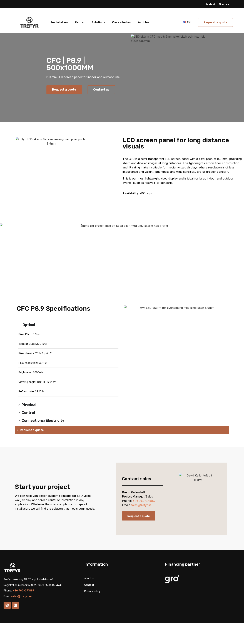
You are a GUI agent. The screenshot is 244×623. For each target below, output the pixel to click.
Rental (79, 22)
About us (224, 4)
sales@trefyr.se (141, 505)
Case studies (121, 22)
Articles (143, 22)
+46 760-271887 (144, 500)
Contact (210, 4)
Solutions (98, 22)
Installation (59, 22)
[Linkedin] (15, 605)
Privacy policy (92, 591)
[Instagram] (7, 605)
